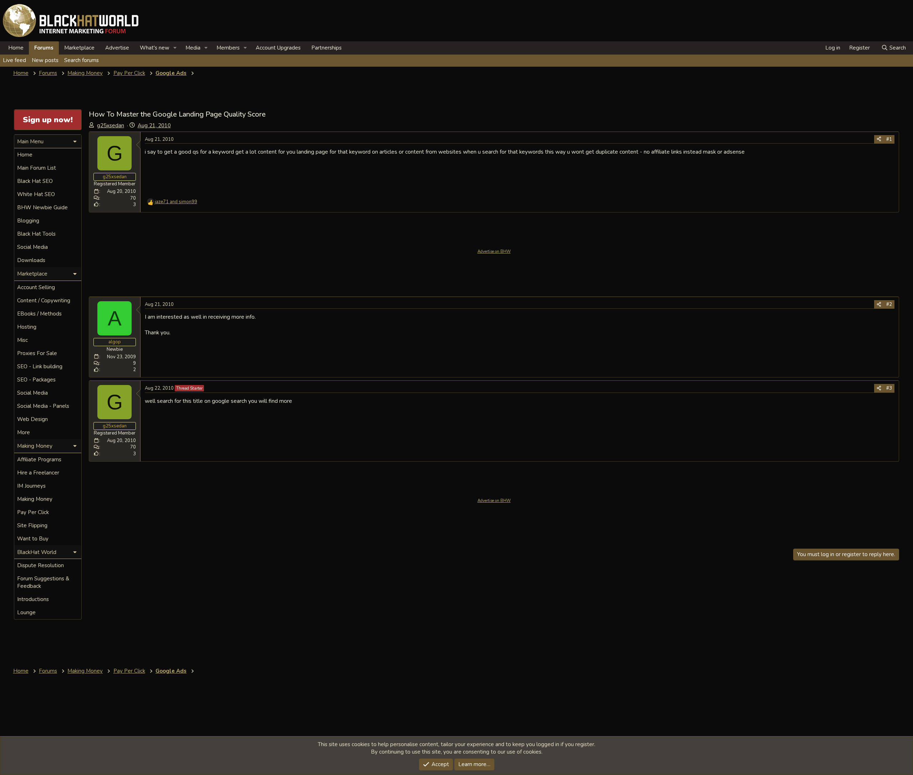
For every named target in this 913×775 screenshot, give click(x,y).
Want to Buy (33, 538)
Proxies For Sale (37, 353)
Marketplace (79, 47)
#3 (889, 388)
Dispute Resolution (40, 565)
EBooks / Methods (39, 313)
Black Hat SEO (35, 181)
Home (16, 47)
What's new (154, 47)
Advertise (117, 47)
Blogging (28, 220)
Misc (22, 340)
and (176, 202)
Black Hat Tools (36, 233)
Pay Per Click (33, 512)
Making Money (34, 499)
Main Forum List (36, 167)
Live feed (14, 60)
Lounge (26, 612)
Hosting (26, 326)
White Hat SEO (36, 194)
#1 (889, 139)
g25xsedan (110, 125)
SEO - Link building (39, 366)
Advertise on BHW (494, 251)
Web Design (32, 419)
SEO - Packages (36, 379)
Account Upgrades (278, 47)
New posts (45, 60)
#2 (889, 304)
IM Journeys (31, 485)
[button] (175, 48)
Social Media (32, 247)
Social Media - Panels (43, 406)
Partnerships (326, 47)
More (23, 432)
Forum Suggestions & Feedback (43, 582)
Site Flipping (32, 525)
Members (228, 47)
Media (192, 47)
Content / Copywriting (43, 300)
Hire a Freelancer (38, 472)
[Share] (879, 139)
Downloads (31, 260)
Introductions (33, 599)
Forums (43, 47)
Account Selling (36, 287)
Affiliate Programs (39, 459)
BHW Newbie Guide (42, 207)
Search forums (81, 60)
